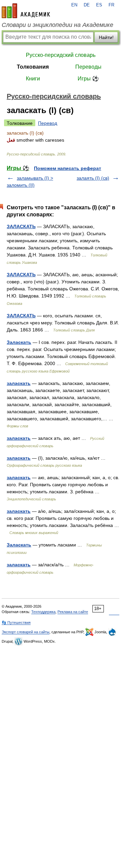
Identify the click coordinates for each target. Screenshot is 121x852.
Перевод (47, 123)
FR (111, 5)
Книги (33, 78)
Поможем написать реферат (67, 168)
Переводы (88, 67)
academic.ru (26, 10)
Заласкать (19, 342)
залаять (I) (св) (93, 178)
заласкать (19, 383)
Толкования (33, 67)
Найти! (106, 37)
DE (87, 5)
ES (99, 5)
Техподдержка (43, 612)
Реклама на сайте (72, 612)
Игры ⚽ (88, 78)
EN (74, 5)
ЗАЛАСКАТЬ (21, 226)
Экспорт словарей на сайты (25, 632)
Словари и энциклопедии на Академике (57, 25)
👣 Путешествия (16, 622)
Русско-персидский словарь (60, 55)
